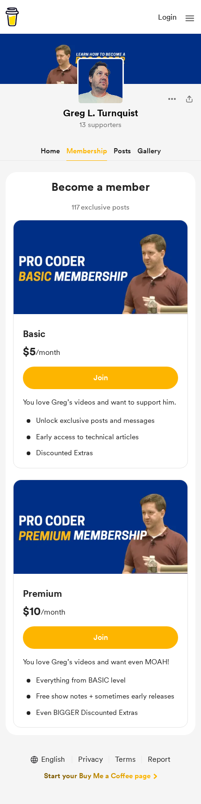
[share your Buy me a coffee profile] (189, 98)
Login (167, 17)
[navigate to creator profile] (100, 81)
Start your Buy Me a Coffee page (97, 776)
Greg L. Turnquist (100, 113)
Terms (125, 759)
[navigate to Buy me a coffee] (12, 17)
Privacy (90, 759)
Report (159, 759)
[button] (189, 18)
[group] (100, 344)
